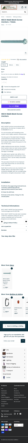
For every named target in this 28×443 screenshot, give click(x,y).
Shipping (3, 77)
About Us (16, 391)
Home (2, 17)
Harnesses (4, 393)
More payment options (14, 109)
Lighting (3, 395)
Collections (8, 17)
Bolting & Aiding (17, 17)
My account (17, 401)
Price (3, 69)
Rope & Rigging (5, 397)
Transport (3, 401)
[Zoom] (25, 52)
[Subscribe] (23, 341)
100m (17, 65)
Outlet (3, 406)
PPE (2, 388)
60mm (11, 65)
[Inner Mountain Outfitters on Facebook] (17, 414)
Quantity (4, 79)
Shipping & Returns (19, 395)
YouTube (16, 399)
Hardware (4, 391)
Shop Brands (4, 403)
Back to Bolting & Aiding (15, 326)
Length (3, 62)
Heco (2, 24)
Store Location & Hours (20, 397)
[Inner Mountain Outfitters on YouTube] (20, 414)
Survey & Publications (7, 399)
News (15, 388)
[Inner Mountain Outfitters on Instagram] (15, 414)
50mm (4, 65)
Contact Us (17, 393)
